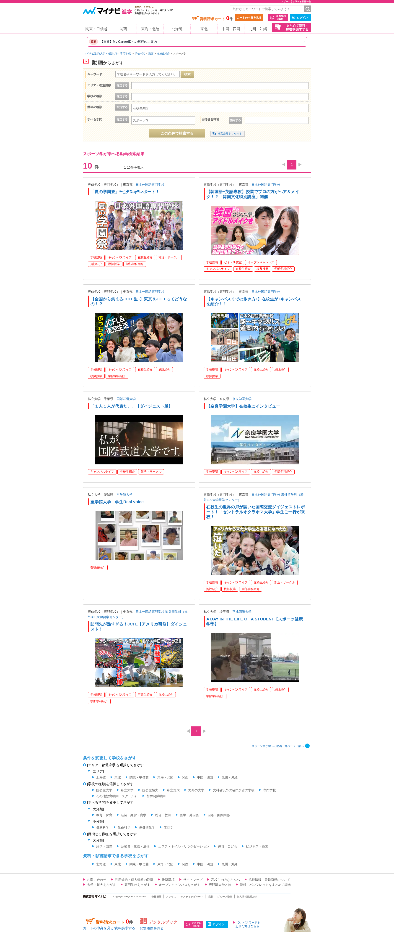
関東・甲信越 (96, 29)
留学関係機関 (156, 796)
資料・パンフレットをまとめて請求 (265, 885)
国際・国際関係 (218, 815)
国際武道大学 (126, 399)
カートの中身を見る (249, 17)
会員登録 (281, 17)
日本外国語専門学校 (150, 184)
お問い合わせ (96, 880)
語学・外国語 (189, 815)
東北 (204, 29)
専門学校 (269, 790)
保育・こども (227, 846)
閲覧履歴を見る (152, 928)
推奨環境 (168, 880)
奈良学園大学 (241, 399)
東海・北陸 (150, 29)
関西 (123, 29)
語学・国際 (104, 846)
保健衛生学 (147, 827)
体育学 (168, 827)
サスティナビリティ (192, 896)
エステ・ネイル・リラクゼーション (183, 846)
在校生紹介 (163, 53)
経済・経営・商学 (133, 815)
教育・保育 (104, 815)
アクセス (171, 896)
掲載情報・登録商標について (269, 880)
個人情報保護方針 (247, 896)
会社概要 (156, 896)
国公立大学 (104, 790)
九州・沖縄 (258, 29)
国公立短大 (150, 790)
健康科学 (102, 827)
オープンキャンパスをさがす (179, 885)
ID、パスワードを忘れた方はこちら (248, 924)
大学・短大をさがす (101, 885)
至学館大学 (124, 494)
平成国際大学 (241, 612)
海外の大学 (196, 790)
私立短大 (173, 790)
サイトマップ (192, 880)
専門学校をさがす (137, 885)
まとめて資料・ (297, 27)
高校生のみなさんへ (225, 880)
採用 (210, 896)
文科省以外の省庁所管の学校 (233, 790)
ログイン (302, 17)
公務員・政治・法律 (135, 846)
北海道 (177, 29)
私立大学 (127, 790)
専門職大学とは (220, 885)
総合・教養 (163, 815)
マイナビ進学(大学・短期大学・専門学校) (107, 53)
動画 (150, 53)
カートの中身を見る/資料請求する (109, 928)
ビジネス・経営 (257, 846)
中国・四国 (231, 29)
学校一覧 (140, 53)
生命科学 (124, 827)
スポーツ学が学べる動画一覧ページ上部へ (278, 746)
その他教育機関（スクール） (117, 796)
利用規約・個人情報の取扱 (134, 880)
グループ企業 (224, 896)
